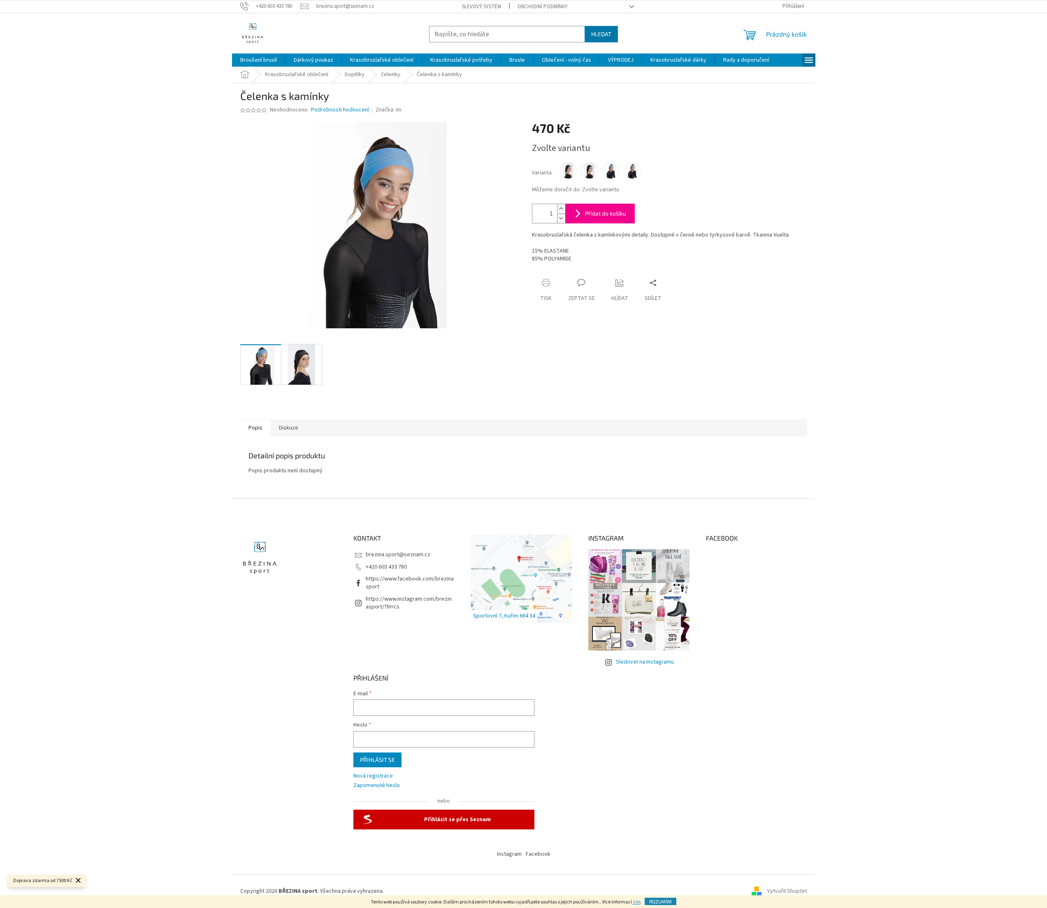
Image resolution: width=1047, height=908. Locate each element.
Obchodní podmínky (543, 6)
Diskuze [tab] (288, 428)
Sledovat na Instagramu (645, 662)
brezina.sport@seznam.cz (398, 554)
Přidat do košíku (605, 213)
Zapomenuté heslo (376, 786)
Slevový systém (481, 6)
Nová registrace (373, 776)
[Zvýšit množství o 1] (561, 209)
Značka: (389, 110)
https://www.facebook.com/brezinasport (410, 583)
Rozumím (660, 901)
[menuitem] (258, 60)
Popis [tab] (255, 428)
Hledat (601, 33)
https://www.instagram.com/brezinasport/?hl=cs (409, 603)
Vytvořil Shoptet (787, 891)
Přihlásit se (377, 759)
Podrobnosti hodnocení (340, 110)
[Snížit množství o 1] (561, 218)
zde (637, 902)
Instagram (509, 854)
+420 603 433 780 (386, 567)
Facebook (538, 854)
